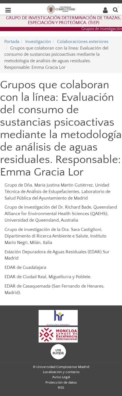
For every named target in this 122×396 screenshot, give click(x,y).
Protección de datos (61, 382)
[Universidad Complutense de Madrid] (61, 8)
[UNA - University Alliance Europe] (58, 351)
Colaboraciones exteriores (82, 41)
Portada (11, 41)
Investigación (38, 41)
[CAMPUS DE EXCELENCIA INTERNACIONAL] (58, 334)
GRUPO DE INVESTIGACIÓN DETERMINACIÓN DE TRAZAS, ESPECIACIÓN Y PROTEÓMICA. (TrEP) (63, 20)
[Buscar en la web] (115, 9)
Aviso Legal (61, 377)
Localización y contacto (61, 372)
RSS (61, 387)
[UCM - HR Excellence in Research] (58, 317)
